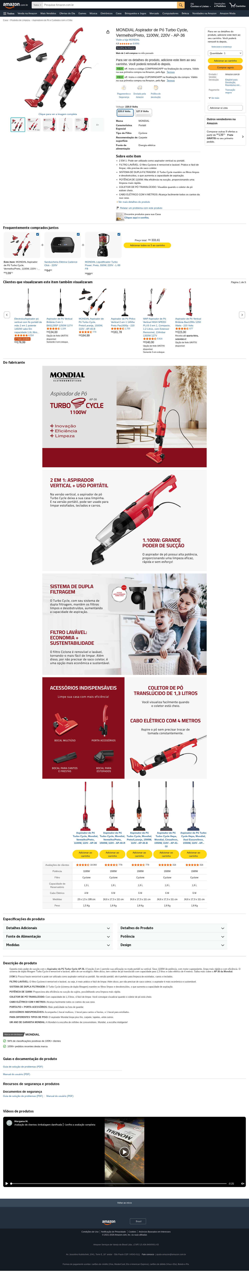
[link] (63, 245)
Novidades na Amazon (204, 13)
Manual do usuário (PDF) (16, 1074)
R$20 (120, 68)
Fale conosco (148, 1254)
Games (82, 13)
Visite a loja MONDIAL (128, 39)
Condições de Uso (90, 1232)
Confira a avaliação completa (80, 1124)
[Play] (6, 1183)
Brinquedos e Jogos (135, 13)
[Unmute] (242, 1183)
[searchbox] (110, 5)
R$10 (120, 77)
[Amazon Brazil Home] (108, 1222)
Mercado (154, 13)
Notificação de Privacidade (113, 1232)
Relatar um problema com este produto (141, 208)
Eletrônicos (106, 13)
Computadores (170, 13)
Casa (118, 13)
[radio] (18, 125)
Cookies (132, 1232)
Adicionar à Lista (219, 108)
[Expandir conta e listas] (210, 6)
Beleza (185, 13)
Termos (171, 72)
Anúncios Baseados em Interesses (155, 1232)
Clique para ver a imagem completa (58, 114)
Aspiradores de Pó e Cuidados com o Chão (52, 20)
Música (93, 13)
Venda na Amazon (27, 13)
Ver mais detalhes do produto (134, 202)
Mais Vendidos (48, 13)
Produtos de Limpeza (20, 20)
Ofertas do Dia (67, 13)
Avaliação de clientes (25, 1124)
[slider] (118, 1183)
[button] (9, 13)
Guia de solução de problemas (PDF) (23, 1066)
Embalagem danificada (50, 1124)
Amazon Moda (227, 13)
